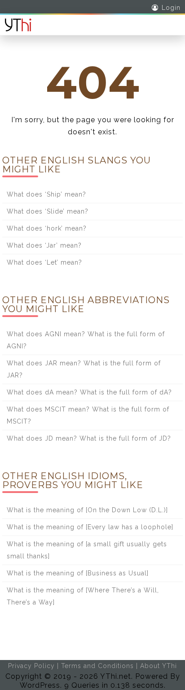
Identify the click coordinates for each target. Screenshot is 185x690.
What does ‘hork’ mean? (47, 228)
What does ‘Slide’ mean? (47, 211)
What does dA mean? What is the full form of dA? (89, 392)
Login (171, 7)
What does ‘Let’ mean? (44, 262)
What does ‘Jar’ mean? (44, 245)
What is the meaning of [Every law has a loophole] (90, 527)
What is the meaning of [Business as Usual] (78, 573)
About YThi (158, 665)
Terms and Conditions (97, 665)
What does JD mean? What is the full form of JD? (89, 438)
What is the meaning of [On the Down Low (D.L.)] (87, 510)
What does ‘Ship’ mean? (46, 194)
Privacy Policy (31, 665)
